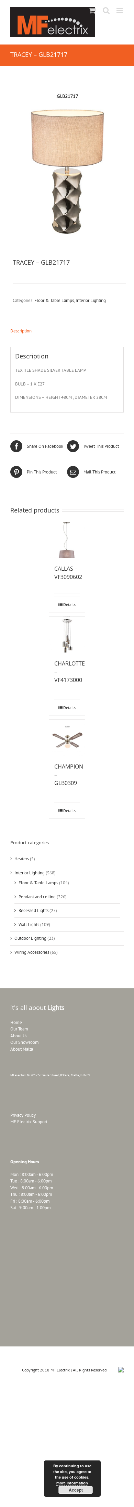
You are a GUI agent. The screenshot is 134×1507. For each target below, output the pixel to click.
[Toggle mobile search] (106, 10)
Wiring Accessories (31, 952)
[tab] (67, 331)
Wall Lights (29, 924)
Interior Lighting (91, 300)
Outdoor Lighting (30, 938)
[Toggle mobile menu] (120, 10)
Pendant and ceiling (37, 897)
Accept (76, 1490)
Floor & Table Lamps (54, 300)
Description (21, 331)
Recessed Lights (33, 910)
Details (69, 604)
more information (72, 1482)
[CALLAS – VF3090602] (67, 540)
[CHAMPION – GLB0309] (67, 738)
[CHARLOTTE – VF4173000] (67, 635)
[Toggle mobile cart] (92, 10)
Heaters (21, 859)
